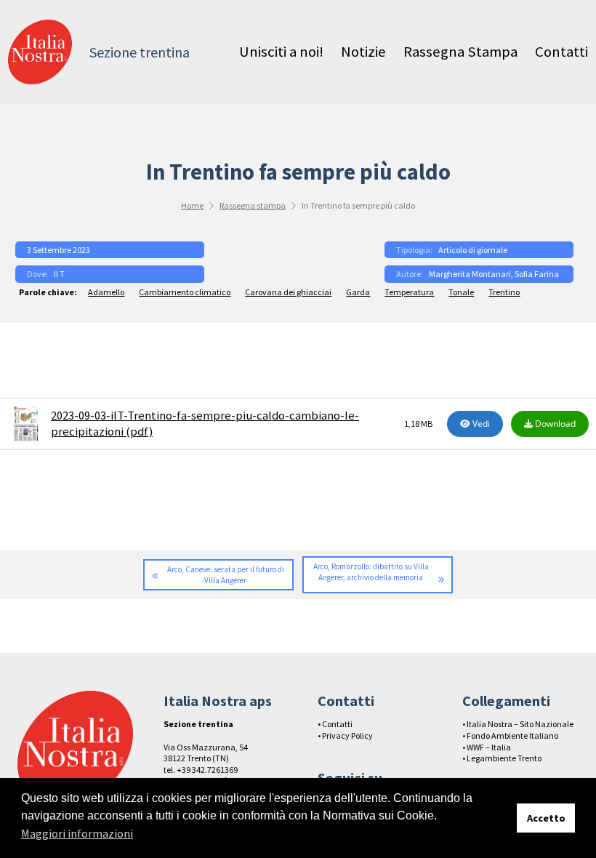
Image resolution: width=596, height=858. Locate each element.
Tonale (461, 291)
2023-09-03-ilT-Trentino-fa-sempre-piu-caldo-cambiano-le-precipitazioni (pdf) (205, 423)
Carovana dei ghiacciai (288, 291)
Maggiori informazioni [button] (77, 833)
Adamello (106, 291)
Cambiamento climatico (184, 291)
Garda (358, 291)
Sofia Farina (537, 273)
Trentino (504, 291)
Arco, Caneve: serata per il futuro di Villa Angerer (225, 574)
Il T (59, 273)
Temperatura (409, 291)
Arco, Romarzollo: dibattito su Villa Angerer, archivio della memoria (371, 571)
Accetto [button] (546, 818)
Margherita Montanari (470, 273)
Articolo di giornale (472, 249)
